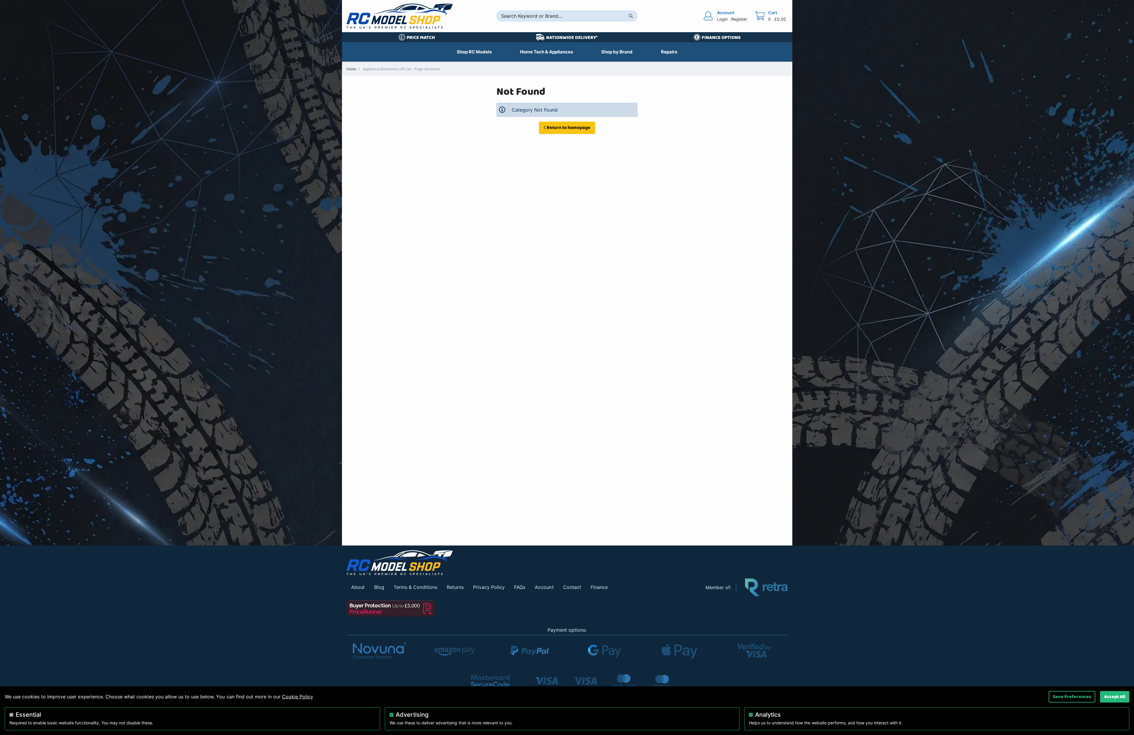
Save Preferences (1072, 696)
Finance (599, 587)
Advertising (412, 714)
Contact (572, 587)
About (358, 587)
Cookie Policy (297, 697)
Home (351, 69)
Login (722, 19)
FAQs (519, 587)
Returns (455, 587)
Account (544, 587)
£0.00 (780, 19)
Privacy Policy (489, 587)
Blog (379, 587)
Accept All (1114, 696)
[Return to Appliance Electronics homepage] (521, 562)
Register (739, 19)
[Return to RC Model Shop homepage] (399, 16)
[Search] (631, 16)
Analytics (768, 714)
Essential (28, 714)
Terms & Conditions (415, 587)
